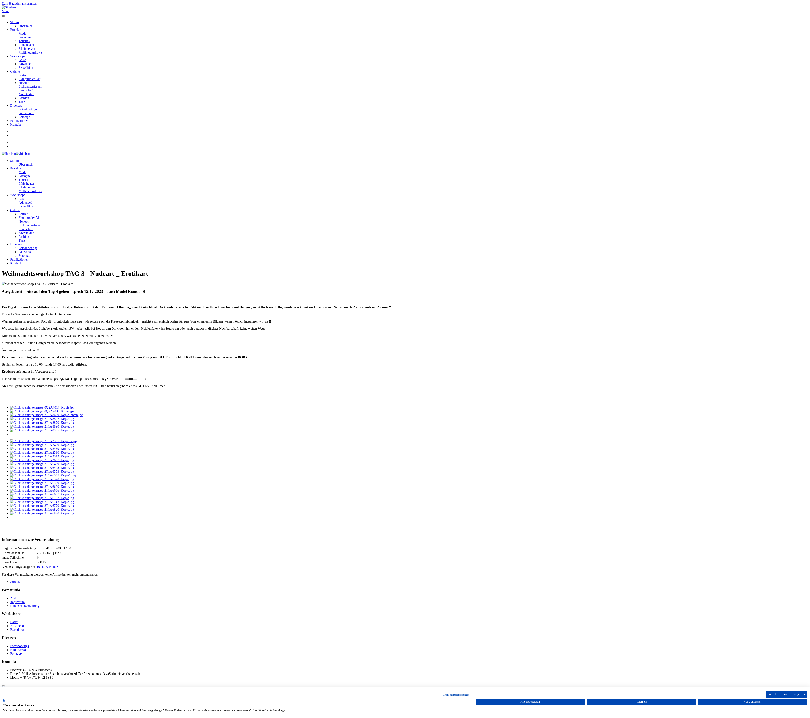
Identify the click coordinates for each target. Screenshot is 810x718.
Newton (24, 83)
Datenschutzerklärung (24, 606)
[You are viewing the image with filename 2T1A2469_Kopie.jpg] (42, 448)
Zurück (15, 582)
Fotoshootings (28, 109)
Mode (22, 33)
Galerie (15, 71)
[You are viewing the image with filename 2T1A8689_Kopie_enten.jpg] (46, 415)
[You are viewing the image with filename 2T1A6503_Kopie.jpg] (42, 467)
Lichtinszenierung (30, 86)
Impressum (17, 602)
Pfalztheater (26, 45)
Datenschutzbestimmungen (456, 694)
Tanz (22, 102)
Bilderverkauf (19, 650)
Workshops (17, 56)
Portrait (23, 75)
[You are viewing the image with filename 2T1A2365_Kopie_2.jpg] (43, 441)
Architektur (26, 94)
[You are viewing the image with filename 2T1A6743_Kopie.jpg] (42, 502)
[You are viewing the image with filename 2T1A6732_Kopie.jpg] (42, 498)
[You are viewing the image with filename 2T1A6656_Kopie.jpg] (42, 490)
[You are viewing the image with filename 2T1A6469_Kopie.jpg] (42, 464)
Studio (14, 22)
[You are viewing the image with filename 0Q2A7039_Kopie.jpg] (42, 411)
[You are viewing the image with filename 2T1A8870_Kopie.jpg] (42, 422)
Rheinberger (27, 48)
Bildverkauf (26, 113)
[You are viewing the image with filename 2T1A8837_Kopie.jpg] (42, 419)
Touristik (24, 41)
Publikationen (19, 120)
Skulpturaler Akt (29, 79)
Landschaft (26, 90)
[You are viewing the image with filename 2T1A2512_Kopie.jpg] (42, 456)
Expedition (26, 67)
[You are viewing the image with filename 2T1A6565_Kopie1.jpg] (43, 475)
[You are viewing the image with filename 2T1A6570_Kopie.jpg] (42, 479)
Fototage (24, 117)
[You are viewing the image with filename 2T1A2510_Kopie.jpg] (42, 452)
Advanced (25, 64)
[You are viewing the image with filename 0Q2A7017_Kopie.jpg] (42, 407)
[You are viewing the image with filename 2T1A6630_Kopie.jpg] (42, 486)
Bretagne (25, 37)
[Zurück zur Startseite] (9, 7)
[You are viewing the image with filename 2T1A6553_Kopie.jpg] (42, 471)
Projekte (15, 29)
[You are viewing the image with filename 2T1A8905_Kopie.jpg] (42, 430)
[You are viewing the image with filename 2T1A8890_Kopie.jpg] (42, 426)
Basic (22, 60)
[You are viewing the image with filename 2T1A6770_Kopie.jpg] (42, 505)
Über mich (26, 26)
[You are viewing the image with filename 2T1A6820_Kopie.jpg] (42, 509)
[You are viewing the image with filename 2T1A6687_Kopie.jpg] (42, 494)
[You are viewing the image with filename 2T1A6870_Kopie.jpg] (42, 513)
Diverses (16, 105)
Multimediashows (30, 52)
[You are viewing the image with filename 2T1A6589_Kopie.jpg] (42, 483)
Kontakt (15, 124)
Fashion (24, 98)
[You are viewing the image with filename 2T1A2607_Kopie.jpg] (42, 460)
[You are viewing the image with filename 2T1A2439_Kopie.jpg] (42, 445)
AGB (14, 598)
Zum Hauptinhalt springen (19, 3)
